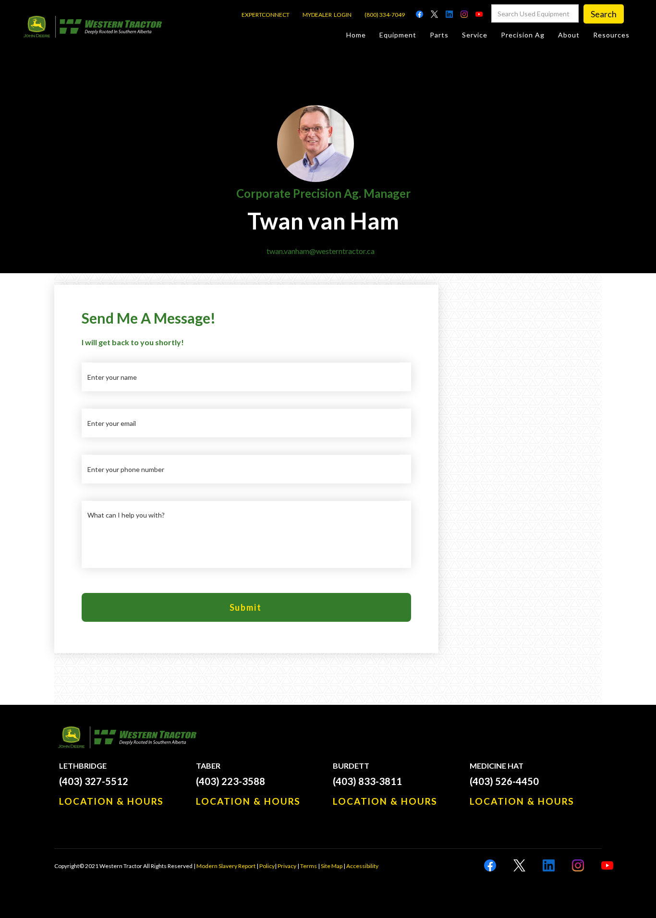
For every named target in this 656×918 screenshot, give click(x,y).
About (569, 35)
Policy (267, 866)
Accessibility (362, 866)
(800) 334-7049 (384, 14)
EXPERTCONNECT (266, 14)
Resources (611, 35)
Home (356, 35)
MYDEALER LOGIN (327, 14)
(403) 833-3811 (367, 781)
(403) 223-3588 (230, 781)
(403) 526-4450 (504, 781)
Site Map (331, 866)
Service (474, 35)
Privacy (287, 866)
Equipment (397, 35)
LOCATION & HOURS (111, 801)
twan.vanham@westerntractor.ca (321, 250)
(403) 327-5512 (93, 781)
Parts (439, 35)
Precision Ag (523, 35)
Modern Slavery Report (225, 866)
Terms (308, 866)
